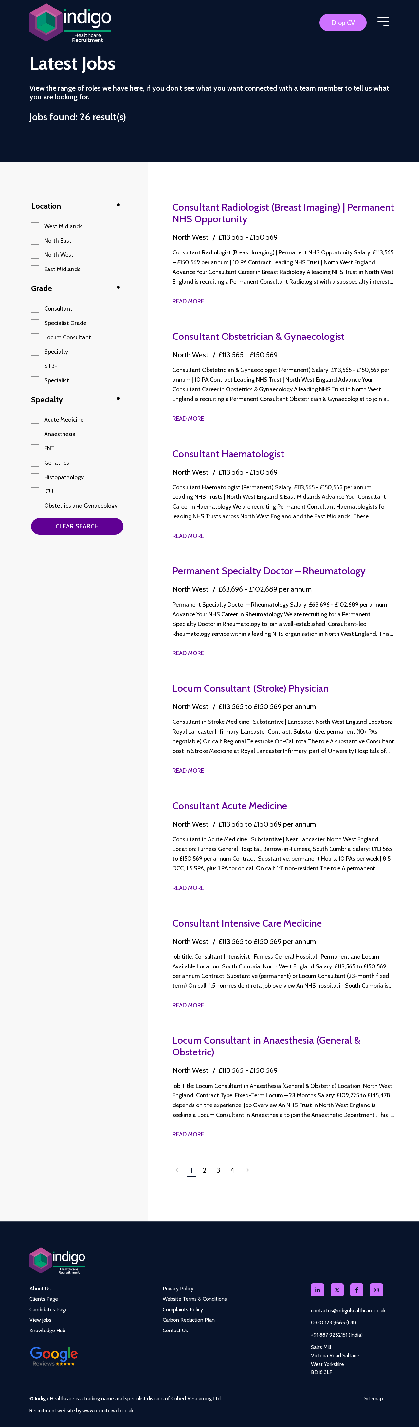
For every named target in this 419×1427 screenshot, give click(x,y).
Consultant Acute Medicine (230, 806)
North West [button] (58, 254)
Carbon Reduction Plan (189, 1320)
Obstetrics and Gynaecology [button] (81, 505)
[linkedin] (317, 1289)
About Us (40, 1288)
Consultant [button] (58, 308)
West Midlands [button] (63, 226)
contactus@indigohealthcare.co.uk (348, 1310)
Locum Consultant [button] (67, 337)
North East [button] (57, 240)
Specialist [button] (56, 380)
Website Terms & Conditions (195, 1299)
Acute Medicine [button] (63, 419)
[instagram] (376, 1289)
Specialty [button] (56, 351)
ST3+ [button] (50, 366)
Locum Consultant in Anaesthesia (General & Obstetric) (266, 1046)
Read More (188, 301)
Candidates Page (48, 1309)
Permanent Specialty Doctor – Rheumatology (269, 571)
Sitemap (373, 1398)
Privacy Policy (178, 1288)
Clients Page (43, 1299)
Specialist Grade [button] (65, 323)
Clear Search (77, 526)
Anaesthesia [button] (60, 434)
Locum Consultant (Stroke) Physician (251, 688)
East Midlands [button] (62, 269)
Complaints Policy (183, 1309)
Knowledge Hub (47, 1330)
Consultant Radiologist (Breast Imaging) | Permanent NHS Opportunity (283, 213)
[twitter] (337, 1289)
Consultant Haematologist (228, 454)
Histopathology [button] (64, 477)
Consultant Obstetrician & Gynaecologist (259, 336)
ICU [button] (48, 491)
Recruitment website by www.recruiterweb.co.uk (81, 1411)
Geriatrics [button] (56, 462)
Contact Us (175, 1330)
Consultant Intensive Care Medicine (247, 923)
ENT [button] (49, 448)
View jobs (40, 1320)
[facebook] (356, 1289)
